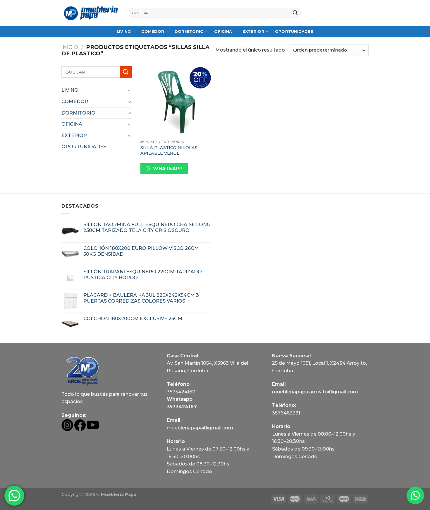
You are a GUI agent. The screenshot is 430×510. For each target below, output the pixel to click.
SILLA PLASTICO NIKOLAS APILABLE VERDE (168, 150)
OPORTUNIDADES (294, 31)
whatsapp (167, 168)
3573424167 (181, 392)
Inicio (69, 47)
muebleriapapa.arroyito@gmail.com (315, 392)
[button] (415, 495)
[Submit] (295, 13)
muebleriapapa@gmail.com (200, 428)
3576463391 (286, 413)
